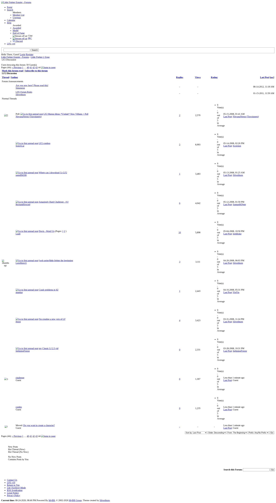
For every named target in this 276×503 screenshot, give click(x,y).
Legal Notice (13, 493)
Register (29, 54)
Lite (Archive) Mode (16, 487)
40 (28, 67)
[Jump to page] (48, 67)
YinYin (236, 292)
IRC (30, 38)
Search (10, 10)
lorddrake (237, 234)
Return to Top (13, 485)
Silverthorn (21, 94)
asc (271, 77)
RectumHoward (23, 204)
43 (36, 67)
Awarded (17, 28)
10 (180, 232)
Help (9, 23)
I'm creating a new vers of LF (52, 319)
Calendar (11, 20)
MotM (15, 30)
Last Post (264, 77)
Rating (214, 77)
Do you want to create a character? (39, 425)
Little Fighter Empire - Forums (15, 57)
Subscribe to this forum (36, 71)
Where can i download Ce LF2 (53, 172)
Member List (18, 15)
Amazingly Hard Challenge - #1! (54, 202)
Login (22, 54)
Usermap (17, 17)
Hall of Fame (19, 33)
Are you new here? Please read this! (32, 85)
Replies (179, 77)
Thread (5, 77)
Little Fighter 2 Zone (40, 57)
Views (198, 77)
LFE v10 (11, 44)
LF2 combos (44, 143)
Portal (9, 7)
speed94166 (21, 175)
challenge (20, 377)
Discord (19, 41)
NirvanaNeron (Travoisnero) (29, 116)
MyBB (52, 500)
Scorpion (237, 146)
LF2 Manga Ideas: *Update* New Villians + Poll (66, 114)
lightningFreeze (23, 351)
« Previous (17, 67)
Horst (18, 321)
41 (31, 67)
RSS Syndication (14, 490)
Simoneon (20, 88)
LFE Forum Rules (24, 92)
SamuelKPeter (239, 204)
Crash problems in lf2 (48, 290)
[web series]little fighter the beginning (56, 260)
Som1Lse (20, 146)
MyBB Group (75, 500)
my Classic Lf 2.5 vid (48, 348)
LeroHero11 (21, 263)
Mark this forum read (12, 71)
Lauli (18, 234)
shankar (19, 292)
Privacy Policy (13, 495)
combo (19, 407)
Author (14, 77)
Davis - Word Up (46, 231)
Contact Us (12, 480)
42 (33, 67)
